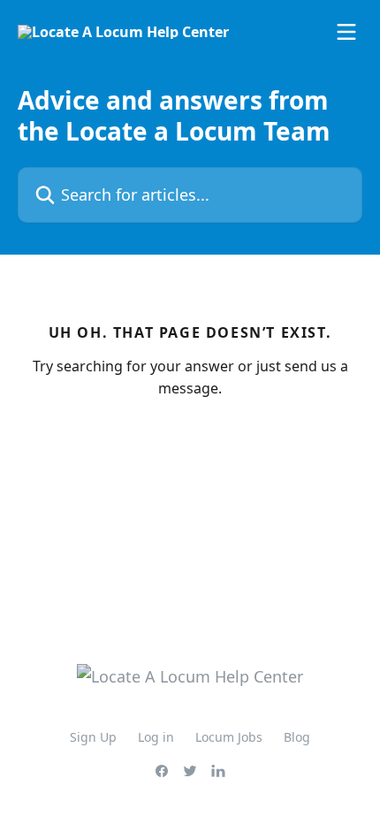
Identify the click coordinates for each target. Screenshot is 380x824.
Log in (156, 737)
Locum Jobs (228, 737)
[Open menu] (346, 31)
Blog (297, 737)
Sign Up (93, 737)
